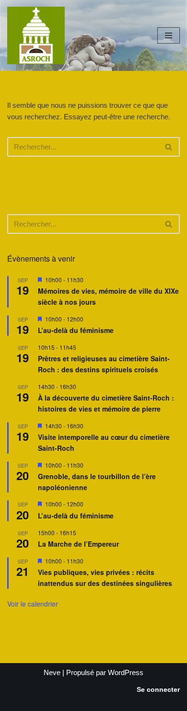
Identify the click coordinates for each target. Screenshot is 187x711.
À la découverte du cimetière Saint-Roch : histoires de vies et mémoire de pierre (106, 403)
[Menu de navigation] (168, 35)
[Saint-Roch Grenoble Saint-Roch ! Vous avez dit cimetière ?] (36, 35)
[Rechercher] (169, 147)
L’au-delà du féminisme (76, 330)
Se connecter (158, 689)
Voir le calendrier (32, 603)
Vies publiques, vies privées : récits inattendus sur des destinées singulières (105, 577)
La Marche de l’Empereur (78, 544)
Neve (52, 672)
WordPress (125, 672)
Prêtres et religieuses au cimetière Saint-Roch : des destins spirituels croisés (104, 364)
